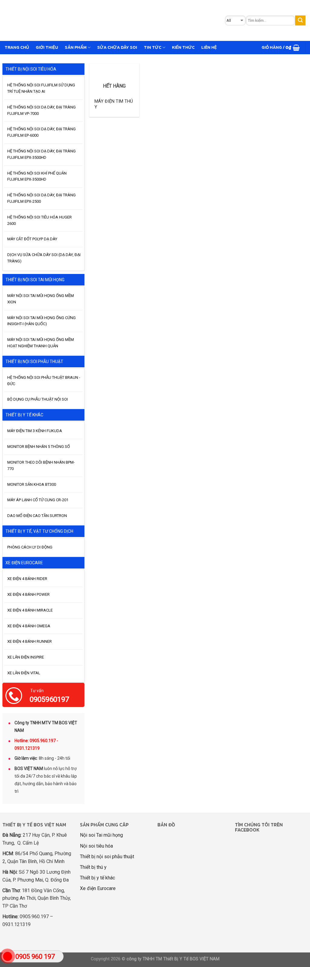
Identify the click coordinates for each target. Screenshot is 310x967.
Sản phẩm (76, 47)
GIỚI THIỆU (47, 47)
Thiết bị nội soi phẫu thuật (107, 856)
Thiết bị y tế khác (97, 878)
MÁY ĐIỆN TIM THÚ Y (113, 104)
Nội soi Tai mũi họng (101, 835)
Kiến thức (183, 47)
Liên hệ (209, 47)
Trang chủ (17, 47)
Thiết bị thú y (93, 867)
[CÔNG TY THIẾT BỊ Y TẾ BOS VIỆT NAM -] (99, 20)
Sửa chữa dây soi (117, 47)
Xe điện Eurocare (98, 888)
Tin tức (152, 47)
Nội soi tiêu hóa (96, 846)
